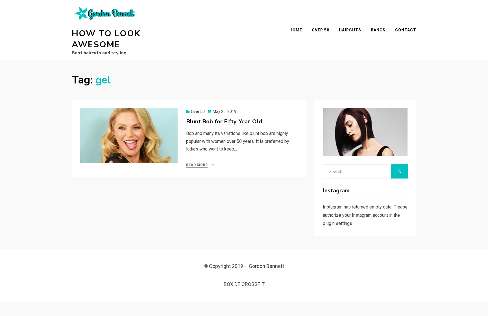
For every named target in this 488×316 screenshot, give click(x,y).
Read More (197, 165)
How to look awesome (106, 39)
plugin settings (338, 223)
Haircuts (350, 30)
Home (295, 30)
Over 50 (320, 30)
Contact (405, 30)
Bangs (378, 30)
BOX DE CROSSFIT (244, 284)
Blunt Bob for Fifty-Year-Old (224, 121)
